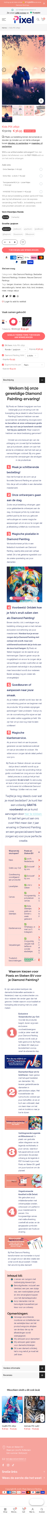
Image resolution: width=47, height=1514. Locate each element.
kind (33, 287)
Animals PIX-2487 (31, 1426)
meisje (10, 291)
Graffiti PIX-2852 (9, 1426)
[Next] (43, 70)
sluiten (44, 3)
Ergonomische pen (13, 365)
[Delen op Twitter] (7, 296)
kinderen (39, 287)
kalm (24, 287)
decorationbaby (37, 284)
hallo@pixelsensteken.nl (27, 10)
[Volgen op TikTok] (13, 1465)
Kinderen (22, 277)
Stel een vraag (8, 269)
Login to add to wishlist (15, 301)
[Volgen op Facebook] (3, 1465)
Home (4, 28)
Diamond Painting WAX (14, 355)
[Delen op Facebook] (3, 296)
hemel (18, 287)
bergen (10, 284)
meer (4, 291)
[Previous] (4, 70)
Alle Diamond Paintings (23, 274)
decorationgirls (8, 287)
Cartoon (26, 284)
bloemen (18, 284)
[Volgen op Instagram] (8, 1465)
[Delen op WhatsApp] (18, 296)
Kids (29, 287)
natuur (16, 291)
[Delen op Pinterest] (10, 296)
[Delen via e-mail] (14, 296)
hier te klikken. (33, 814)
